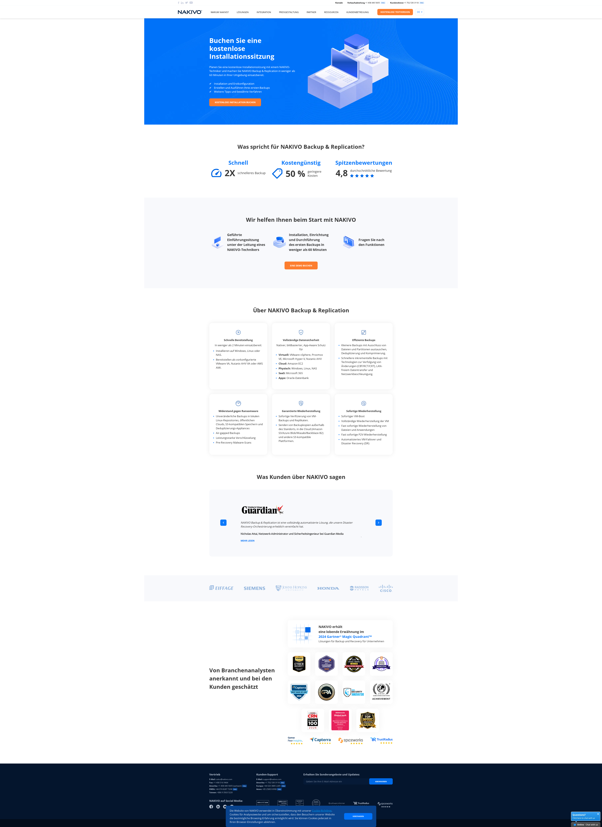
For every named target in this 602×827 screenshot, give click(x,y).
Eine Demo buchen (301, 265)
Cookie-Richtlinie (322, 810)
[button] (223, 523)
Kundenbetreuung (357, 12)
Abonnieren (381, 781)
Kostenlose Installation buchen (235, 102)
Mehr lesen (247, 543)
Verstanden (358, 816)
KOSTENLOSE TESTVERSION (395, 12)
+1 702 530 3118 (404, 3)
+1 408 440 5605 (363, 3)
